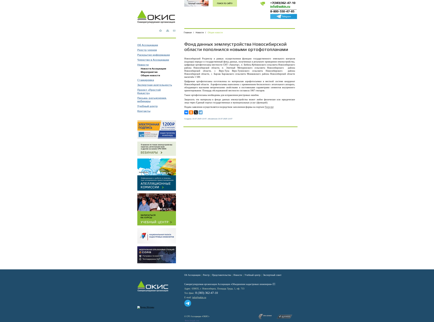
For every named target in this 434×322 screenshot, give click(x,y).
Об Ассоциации (147, 45)
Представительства (221, 275)
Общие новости (150, 75)
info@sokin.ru (280, 6)
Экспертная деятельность (154, 85)
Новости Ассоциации (153, 68)
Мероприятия (149, 72)
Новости (143, 64)
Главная (188, 32)
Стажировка (145, 80)
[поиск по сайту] (225, 3)
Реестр (206, 275)
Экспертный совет (272, 275)
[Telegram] (201, 112)
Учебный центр (147, 106)
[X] (196, 112)
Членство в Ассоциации (153, 59)
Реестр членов (147, 50)
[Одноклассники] (191, 112)
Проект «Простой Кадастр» (149, 91)
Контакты (143, 111)
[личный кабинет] (196, 3)
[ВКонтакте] (186, 112)
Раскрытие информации (153, 55)
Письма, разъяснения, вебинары (152, 99)
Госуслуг (269, 107)
